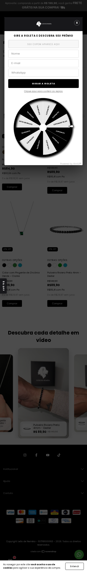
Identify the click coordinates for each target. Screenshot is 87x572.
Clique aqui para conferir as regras (43, 91)
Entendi (74, 566)
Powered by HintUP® (71, 163)
